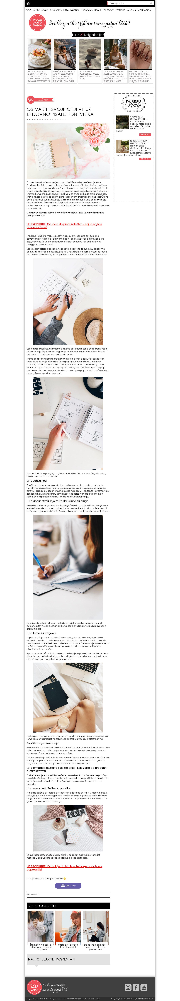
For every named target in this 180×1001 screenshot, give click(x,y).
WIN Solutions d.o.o (144, 999)
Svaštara (120, 10)
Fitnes (66, 10)
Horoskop (108, 10)
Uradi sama (56, 10)
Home (28, 3)
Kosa (28, 10)
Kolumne (131, 10)
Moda (45, 10)
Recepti (97, 10)
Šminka (36, 10)
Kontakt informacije (75, 999)
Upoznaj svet (144, 10)
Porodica (87, 10)
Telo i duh (75, 10)
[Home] (48, 987)
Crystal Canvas (123, 999)
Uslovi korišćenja (92, 999)
